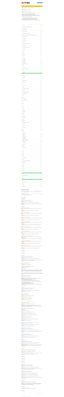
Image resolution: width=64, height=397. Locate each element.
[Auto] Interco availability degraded (25, 226)
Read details (25, 309)
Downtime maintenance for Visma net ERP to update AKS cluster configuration (30, 322)
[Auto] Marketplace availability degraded (25, 240)
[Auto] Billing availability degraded (25, 207)
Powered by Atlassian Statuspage (40, 394)
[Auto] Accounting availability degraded (25, 221)
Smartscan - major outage (24, 293)
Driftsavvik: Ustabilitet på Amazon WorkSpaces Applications (28, 6)
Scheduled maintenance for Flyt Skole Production (26, 256)
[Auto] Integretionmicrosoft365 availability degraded (27, 235)
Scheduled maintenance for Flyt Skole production (26, 364)
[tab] (23, 73)
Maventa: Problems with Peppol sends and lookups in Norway (28, 349)
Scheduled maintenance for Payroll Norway (26, 200)
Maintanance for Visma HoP (24, 340)
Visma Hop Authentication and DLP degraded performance (27, 301)
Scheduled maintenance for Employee (25, 333)
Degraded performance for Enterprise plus (26, 262)
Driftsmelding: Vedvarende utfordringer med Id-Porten (27, 266)
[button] (40, 2)
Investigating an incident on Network (25, 387)
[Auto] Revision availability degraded (25, 212)
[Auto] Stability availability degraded (25, 245)
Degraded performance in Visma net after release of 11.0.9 (28, 308)
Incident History (22, 394)
